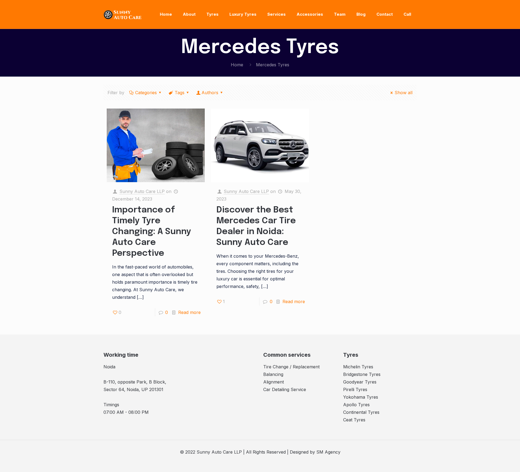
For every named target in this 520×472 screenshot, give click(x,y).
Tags (179, 92)
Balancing (273, 374)
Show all (403, 92)
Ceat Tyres (354, 419)
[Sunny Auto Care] (122, 14)
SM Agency (328, 452)
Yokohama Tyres (360, 397)
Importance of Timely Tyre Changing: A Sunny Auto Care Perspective (151, 232)
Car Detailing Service (284, 389)
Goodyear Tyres (359, 382)
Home (237, 64)
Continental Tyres (361, 412)
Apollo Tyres (356, 404)
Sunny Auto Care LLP (142, 191)
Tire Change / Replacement (291, 366)
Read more (189, 312)
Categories (146, 92)
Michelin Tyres (358, 366)
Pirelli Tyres (355, 389)
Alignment (273, 382)
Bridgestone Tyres (362, 374)
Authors (210, 92)
